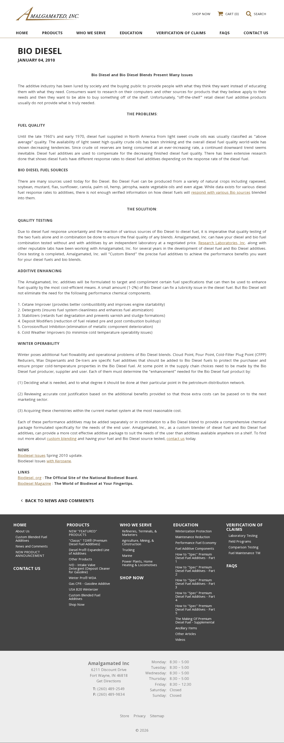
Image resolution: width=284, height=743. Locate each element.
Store (124, 716)
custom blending (62, 439)
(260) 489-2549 (111, 689)
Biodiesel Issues (31, 456)
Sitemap (157, 716)
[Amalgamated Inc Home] (47, 14)
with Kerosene (59, 461)
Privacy (140, 716)
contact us (176, 439)
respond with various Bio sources (220, 193)
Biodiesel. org (29, 478)
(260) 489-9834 (111, 695)
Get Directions (109, 681)
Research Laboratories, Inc (221, 243)
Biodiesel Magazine (34, 484)
